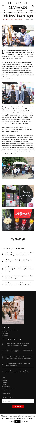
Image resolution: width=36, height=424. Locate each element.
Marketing (4, 382)
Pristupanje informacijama (8, 389)
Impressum (4, 380)
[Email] (23, 239)
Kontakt (4, 384)
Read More (24, 421)
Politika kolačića (6, 393)
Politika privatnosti (6, 391)
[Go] (33, 6)
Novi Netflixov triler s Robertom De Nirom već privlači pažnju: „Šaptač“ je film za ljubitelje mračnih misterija (20, 269)
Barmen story (8, 19)
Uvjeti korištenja (6, 386)
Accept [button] (17, 421)
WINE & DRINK (17, 19)
